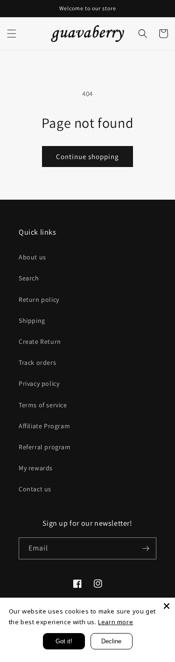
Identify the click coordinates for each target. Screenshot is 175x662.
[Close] (166, 606)
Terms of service (43, 405)
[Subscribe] (145, 548)
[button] (11, 33)
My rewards (36, 468)
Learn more (115, 622)
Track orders (37, 362)
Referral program (45, 447)
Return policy (39, 299)
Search (29, 278)
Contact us (35, 489)
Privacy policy (39, 383)
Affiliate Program (44, 426)
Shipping (32, 320)
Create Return (40, 341)
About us (32, 257)
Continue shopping (87, 156)
